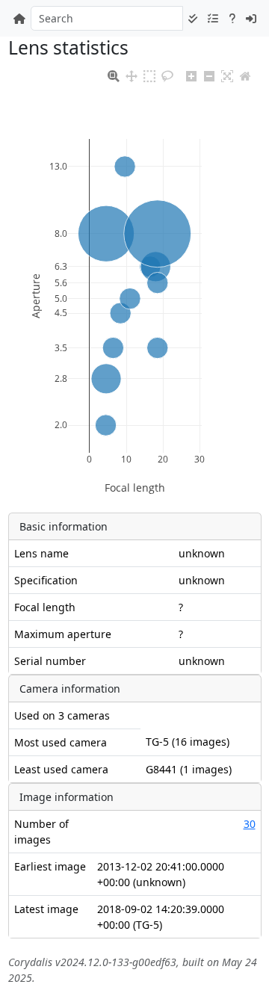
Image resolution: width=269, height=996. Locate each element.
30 (250, 824)
